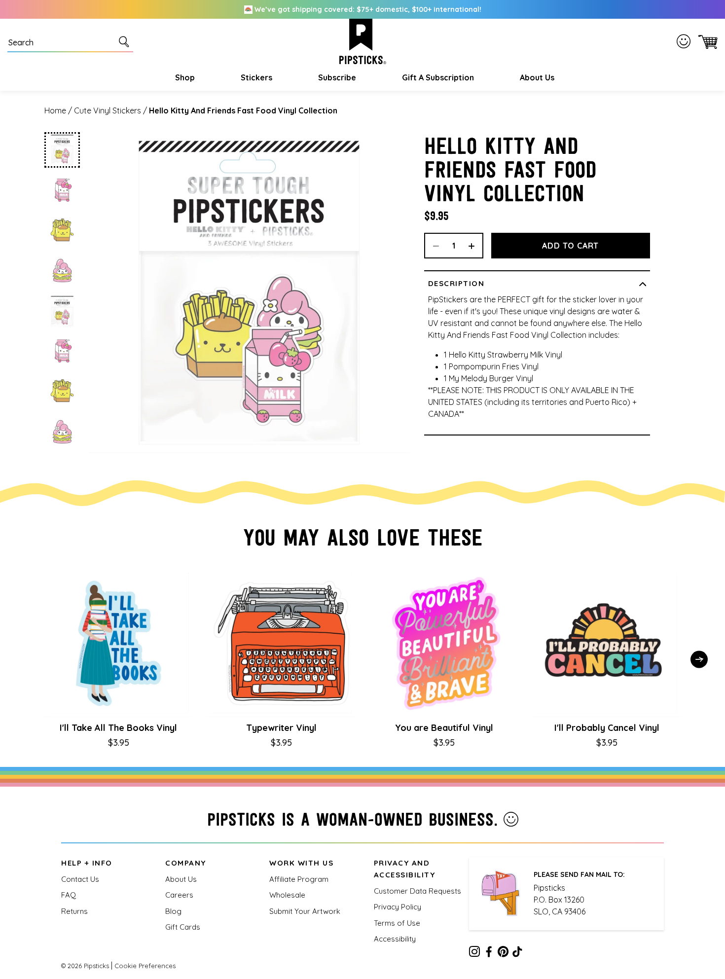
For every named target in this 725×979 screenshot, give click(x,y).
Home (55, 110)
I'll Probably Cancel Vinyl (606, 727)
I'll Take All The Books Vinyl (118, 727)
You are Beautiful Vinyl (444, 727)
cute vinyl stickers (107, 110)
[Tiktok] (517, 953)
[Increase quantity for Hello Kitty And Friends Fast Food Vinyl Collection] (475, 245)
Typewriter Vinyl (281, 727)
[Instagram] (474, 953)
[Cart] (706, 41)
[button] (183, 77)
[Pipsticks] (362, 41)
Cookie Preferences (145, 966)
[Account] (685, 41)
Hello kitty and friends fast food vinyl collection (243, 110)
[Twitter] (503, 953)
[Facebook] (488, 953)
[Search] (125, 41)
